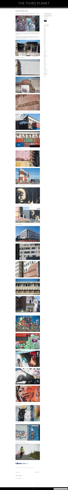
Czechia (45, 33)
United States (45, 74)
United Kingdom (45, 73)
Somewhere (45, 64)
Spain (44, 65)
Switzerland (45, 68)
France (44, 39)
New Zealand (19, 467)
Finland (44, 38)
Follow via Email (47, 13)
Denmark (45, 34)
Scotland (45, 61)
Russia (44, 60)
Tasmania (45, 69)
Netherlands (45, 55)
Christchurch (25, 467)
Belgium (45, 29)
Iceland (44, 43)
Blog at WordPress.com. (34, 488)
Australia (45, 26)
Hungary (45, 42)
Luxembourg (45, 51)
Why (16, 7)
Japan (44, 47)
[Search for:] (52, 7)
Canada (45, 30)
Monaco (45, 52)
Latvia (44, 48)
